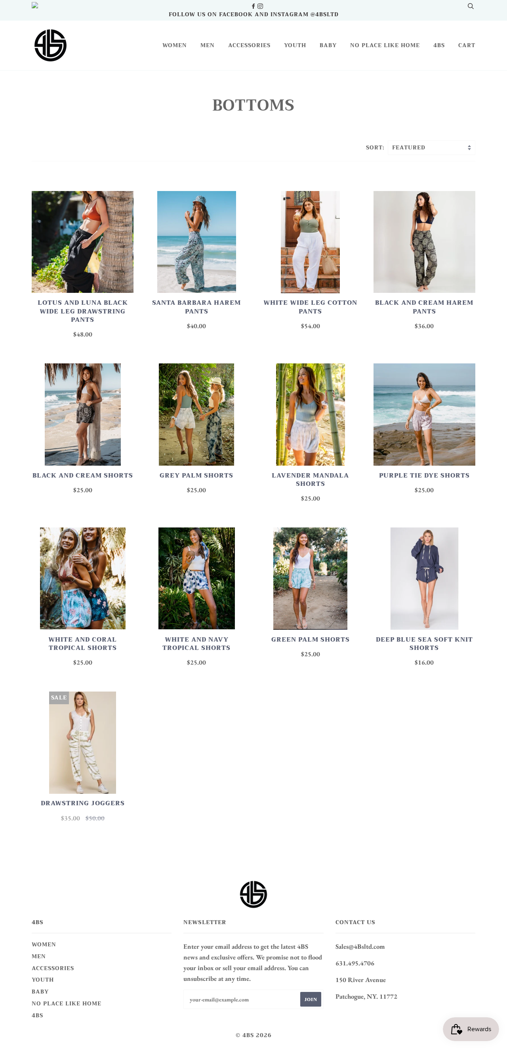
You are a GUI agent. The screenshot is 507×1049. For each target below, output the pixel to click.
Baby (328, 45)
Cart (466, 45)
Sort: (376, 147)
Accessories (249, 45)
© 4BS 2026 (254, 1035)
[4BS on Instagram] (260, 6)
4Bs (439, 45)
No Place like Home (385, 45)
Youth (295, 45)
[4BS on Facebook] (254, 6)
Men (207, 45)
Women (174, 45)
